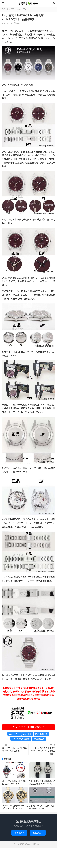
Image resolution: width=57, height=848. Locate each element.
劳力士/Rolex (16, 9)
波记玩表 (28, 3)
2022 (41, 844)
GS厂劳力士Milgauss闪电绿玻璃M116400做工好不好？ (14, 749)
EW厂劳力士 (14, 734)
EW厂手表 (27, 734)
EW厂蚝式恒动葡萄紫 (21, 739)
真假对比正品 (39, 739)
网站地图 (36, 844)
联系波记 (37, 833)
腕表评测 (19, 833)
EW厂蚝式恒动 (41, 734)
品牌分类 (5, 9)
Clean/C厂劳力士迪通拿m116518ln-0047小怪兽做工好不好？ (43, 751)
